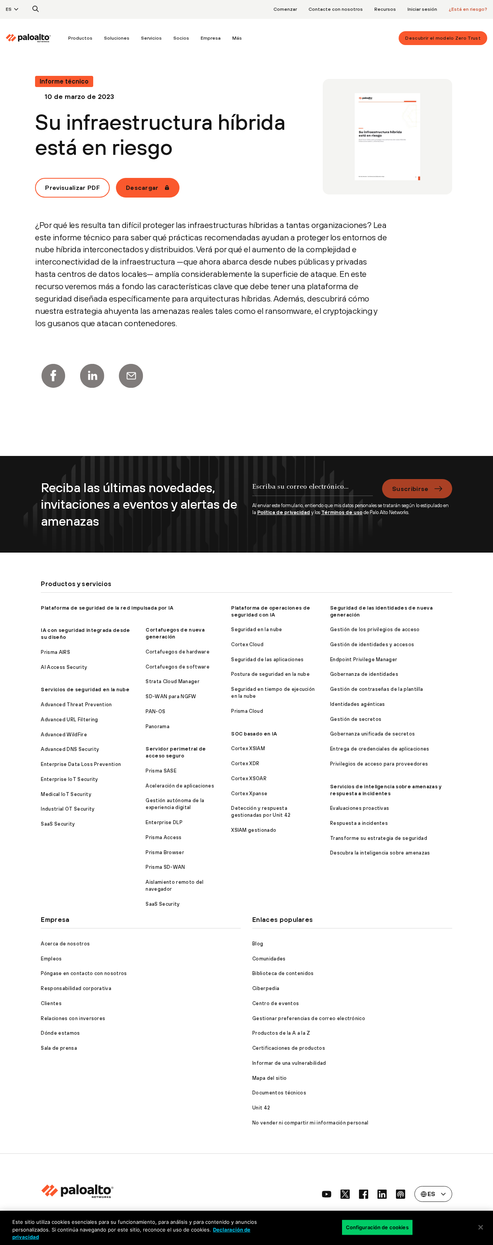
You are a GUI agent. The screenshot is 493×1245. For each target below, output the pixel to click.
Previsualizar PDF (72, 187)
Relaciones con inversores (73, 1018)
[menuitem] (34, 38)
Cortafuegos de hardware (177, 652)
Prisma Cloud (247, 711)
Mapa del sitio (269, 1078)
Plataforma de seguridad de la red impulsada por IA (107, 608)
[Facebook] (53, 376)
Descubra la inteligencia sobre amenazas (380, 853)
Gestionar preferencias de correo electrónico (308, 1018)
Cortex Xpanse (249, 793)
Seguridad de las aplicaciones (267, 659)
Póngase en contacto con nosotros (84, 973)
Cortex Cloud (247, 644)
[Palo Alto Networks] (28, 38)
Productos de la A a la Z (281, 1033)
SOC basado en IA (254, 734)
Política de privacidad (283, 512)
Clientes (51, 1003)
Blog (257, 944)
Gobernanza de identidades (364, 674)
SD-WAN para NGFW (171, 696)
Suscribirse (410, 488)
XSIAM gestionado (253, 830)
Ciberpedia (265, 988)
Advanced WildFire (64, 734)
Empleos (51, 959)
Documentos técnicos (279, 1093)
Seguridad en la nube (256, 629)
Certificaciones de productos (288, 1048)
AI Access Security (64, 667)
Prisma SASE (161, 771)
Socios (181, 38)
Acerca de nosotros (65, 944)
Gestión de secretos (355, 719)
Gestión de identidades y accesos (372, 644)
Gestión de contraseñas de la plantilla (376, 689)
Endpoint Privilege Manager (363, 659)
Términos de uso (341, 512)
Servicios (151, 38)
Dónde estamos (60, 1033)
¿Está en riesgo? (468, 9)
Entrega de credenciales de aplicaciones (379, 749)
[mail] (131, 376)
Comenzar (285, 9)
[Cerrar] (480, 1227)
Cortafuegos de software (177, 667)
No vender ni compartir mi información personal (310, 1123)
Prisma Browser (165, 852)
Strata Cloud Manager (172, 681)
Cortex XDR (245, 763)
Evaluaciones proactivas (359, 808)
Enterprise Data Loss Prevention (81, 764)
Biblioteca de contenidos (283, 973)
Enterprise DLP (164, 822)
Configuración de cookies (377, 1227)
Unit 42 (261, 1108)
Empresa (211, 38)
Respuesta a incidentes (359, 823)
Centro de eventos (275, 1003)
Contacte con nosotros (336, 9)
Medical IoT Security (66, 794)
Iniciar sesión (422, 9)
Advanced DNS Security (70, 749)
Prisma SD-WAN (165, 867)
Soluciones (116, 38)
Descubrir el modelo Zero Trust (443, 38)
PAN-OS (155, 711)
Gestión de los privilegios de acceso (375, 629)
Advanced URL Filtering (69, 719)
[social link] (326, 1194)
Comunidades (269, 959)
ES (9, 9)
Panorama (157, 726)
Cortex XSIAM (248, 748)
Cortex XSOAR (249, 778)
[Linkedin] (92, 376)
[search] (35, 9)
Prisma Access (163, 837)
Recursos (385, 9)
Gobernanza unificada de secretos (372, 734)
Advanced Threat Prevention (76, 704)
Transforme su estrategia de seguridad (378, 838)
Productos (80, 38)
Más (237, 38)
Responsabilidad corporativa (76, 988)
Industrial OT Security (67, 809)
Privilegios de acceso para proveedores (379, 764)
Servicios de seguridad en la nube (85, 689)
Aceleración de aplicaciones (180, 786)
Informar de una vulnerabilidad (289, 1063)
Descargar (142, 187)
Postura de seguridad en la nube (270, 674)
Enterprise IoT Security (69, 779)
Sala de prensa (59, 1048)
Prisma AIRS (55, 652)
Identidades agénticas (357, 704)
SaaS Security (58, 824)
